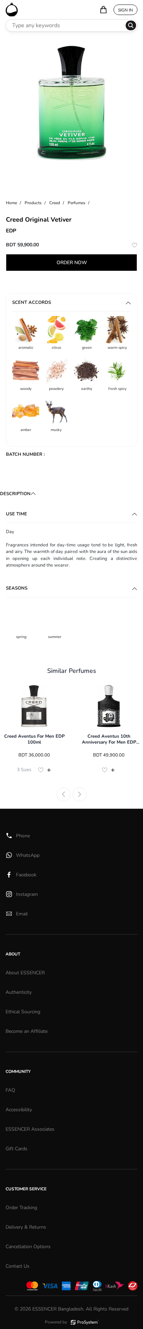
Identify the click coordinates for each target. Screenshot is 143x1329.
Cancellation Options (28, 1246)
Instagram (27, 894)
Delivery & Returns (26, 1227)
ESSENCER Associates (30, 1129)
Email (22, 914)
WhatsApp (28, 855)
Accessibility (19, 1109)
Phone (23, 835)
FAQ (10, 1090)
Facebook (26, 874)
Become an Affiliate (27, 1031)
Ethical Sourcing (23, 1011)
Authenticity (19, 992)
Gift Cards (16, 1148)
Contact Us (18, 1266)
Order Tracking (21, 1207)
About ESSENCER (25, 972)
